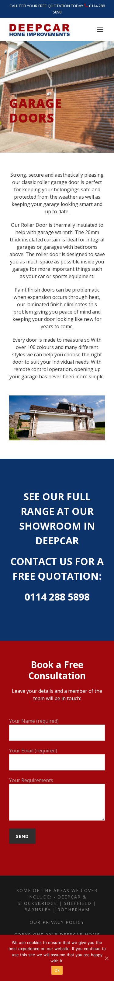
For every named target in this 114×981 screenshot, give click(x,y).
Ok (57, 970)
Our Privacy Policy (57, 922)
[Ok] (106, 958)
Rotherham (73, 910)
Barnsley (37, 910)
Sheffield (78, 903)
